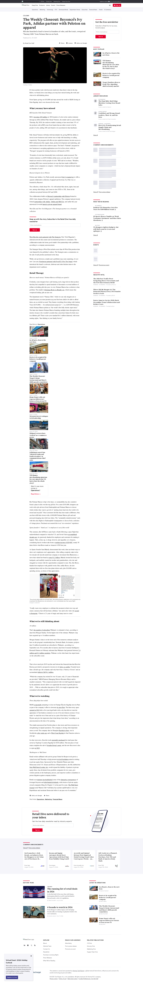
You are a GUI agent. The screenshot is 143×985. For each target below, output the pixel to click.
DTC (56, 9)
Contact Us (46, 949)
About (45, 943)
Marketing (42, 9)
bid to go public (65, 667)
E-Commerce (107, 9)
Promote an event (104, 265)
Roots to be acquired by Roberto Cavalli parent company (111, 75)
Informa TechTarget (78, 971)
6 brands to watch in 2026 (59, 907)
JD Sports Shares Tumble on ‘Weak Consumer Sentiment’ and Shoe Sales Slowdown (107, 218)
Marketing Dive (57, 1)
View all (95, 135)
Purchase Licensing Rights (51, 955)
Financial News (93, 9)
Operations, (41, 799)
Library (48, 5)
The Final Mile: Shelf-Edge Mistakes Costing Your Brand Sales (109, 103)
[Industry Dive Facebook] (28, 945)
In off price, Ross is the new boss (111, 54)
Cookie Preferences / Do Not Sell (88, 979)
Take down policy (72, 979)
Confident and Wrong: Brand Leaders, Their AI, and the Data (109, 115)
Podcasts (42, 5)
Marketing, (48, 799)
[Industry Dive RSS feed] (35, 945)
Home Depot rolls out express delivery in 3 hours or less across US (109, 920)
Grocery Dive (49, 1)
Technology (50, 9)
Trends (101, 9)
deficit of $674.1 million (45, 672)
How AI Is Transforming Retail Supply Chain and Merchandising (109, 127)
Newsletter (46, 952)
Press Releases (61, 5)
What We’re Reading (49, 960)
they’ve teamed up (68, 177)
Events (53, 5)
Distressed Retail (63, 9)
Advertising (68, 943)
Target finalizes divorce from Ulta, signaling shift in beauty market (111, 84)
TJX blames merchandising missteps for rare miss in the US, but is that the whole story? (111, 64)
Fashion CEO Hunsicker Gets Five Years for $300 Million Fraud (105, 208)
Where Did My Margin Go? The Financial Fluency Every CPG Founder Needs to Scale (107, 291)
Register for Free (12, 977)
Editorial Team (47, 946)
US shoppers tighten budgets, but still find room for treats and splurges (106, 229)
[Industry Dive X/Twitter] (31, 945)
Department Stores (75, 9)
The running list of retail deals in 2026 (62, 890)
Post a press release (104, 192)
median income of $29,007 (63, 542)
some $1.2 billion (54, 557)
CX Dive (42, 1)
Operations (35, 9)
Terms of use (62, 979)
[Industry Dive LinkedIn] (24, 945)
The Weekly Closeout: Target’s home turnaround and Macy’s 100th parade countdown (109, 909)
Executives (85, 9)
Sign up (118, 5)
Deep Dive (35, 5)
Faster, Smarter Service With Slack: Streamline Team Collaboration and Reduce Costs (106, 302)
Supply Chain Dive (66, 1)
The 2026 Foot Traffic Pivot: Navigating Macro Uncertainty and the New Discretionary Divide (106, 281)
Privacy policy (54, 979)
